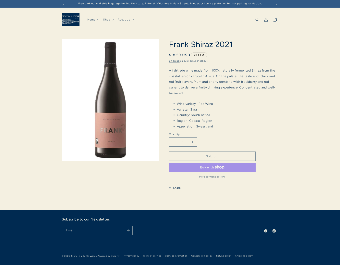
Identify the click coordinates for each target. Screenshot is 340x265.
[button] (93, 20)
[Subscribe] (128, 230)
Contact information (176, 256)
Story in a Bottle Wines (84, 256)
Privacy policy (131, 256)
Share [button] (177, 188)
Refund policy (223, 256)
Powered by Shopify (108, 256)
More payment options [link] (212, 176)
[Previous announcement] (63, 3)
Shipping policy (244, 256)
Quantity (174, 134)
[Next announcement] (277, 3)
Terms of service (152, 256)
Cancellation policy (201, 256)
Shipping (174, 61)
